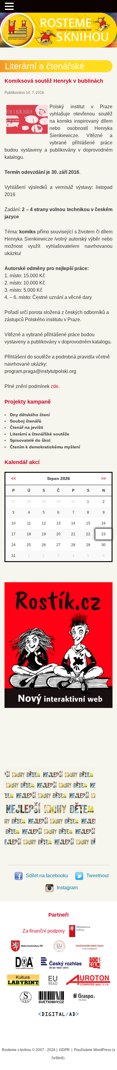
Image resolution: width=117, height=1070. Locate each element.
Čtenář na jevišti (26, 427)
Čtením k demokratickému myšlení (45, 446)
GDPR (64, 1050)
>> (103, 478)
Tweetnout (97, 875)
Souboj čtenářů (25, 421)
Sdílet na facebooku (47, 875)
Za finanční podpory (43, 930)
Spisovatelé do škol (30, 440)
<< (13, 478)
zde (54, 386)
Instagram (67, 887)
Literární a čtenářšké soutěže (39, 434)
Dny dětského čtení (30, 414)
